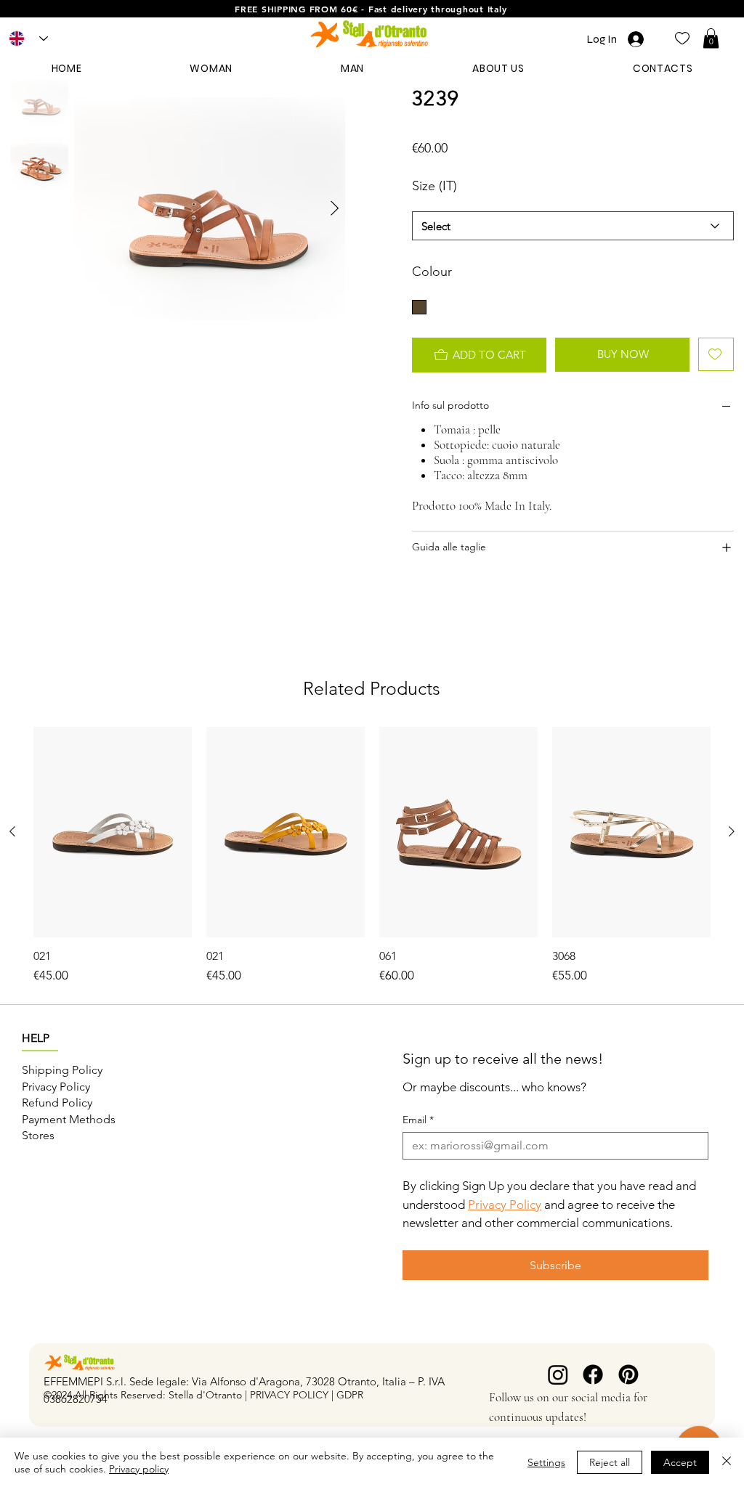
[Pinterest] (628, 1374)
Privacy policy (139, 1468)
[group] (372, 856)
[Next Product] (731, 831)
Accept (680, 1462)
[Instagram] (558, 1374)
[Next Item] (334, 209)
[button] (711, 38)
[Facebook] (593, 1374)
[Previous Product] (12, 831)
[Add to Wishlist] (716, 354)
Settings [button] (546, 1462)
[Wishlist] (682, 37)
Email (418, 1120)
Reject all (609, 1462)
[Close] (726, 1462)
